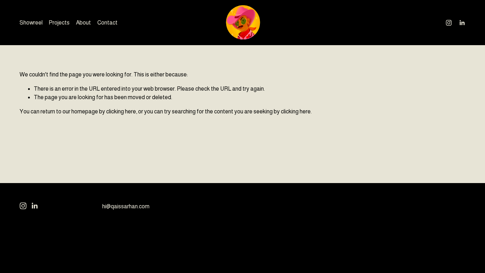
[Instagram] (448, 22)
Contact (107, 23)
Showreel (31, 23)
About (83, 23)
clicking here (121, 111)
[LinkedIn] (461, 22)
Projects (59, 23)
